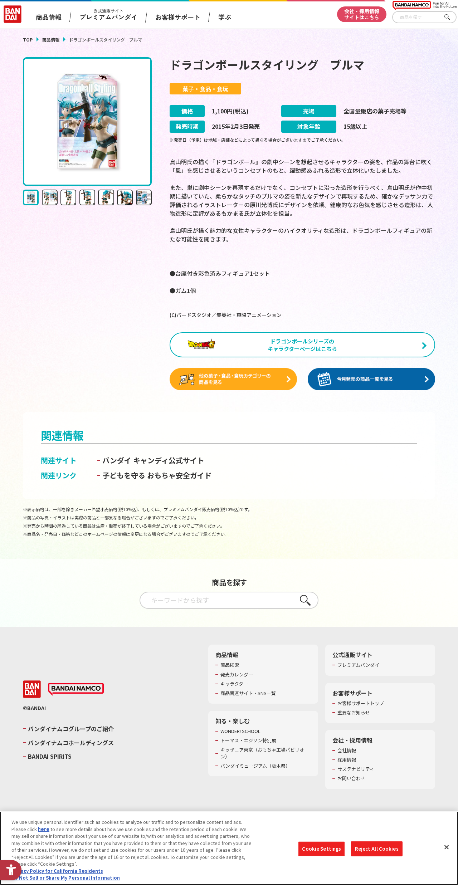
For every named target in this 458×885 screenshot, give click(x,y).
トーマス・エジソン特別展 (248, 740)
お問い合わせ (351, 778)
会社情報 (346, 750)
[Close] (446, 847)
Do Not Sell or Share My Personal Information (65, 877)
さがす (451, 17)
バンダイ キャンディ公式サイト (153, 460)
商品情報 (50, 39)
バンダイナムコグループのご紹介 (71, 729)
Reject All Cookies (376, 848)
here (43, 829)
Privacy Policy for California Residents (57, 870)
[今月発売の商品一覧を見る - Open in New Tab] (371, 379)
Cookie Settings (321, 848)
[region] (229, 848)
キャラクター (234, 684)
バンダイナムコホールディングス (71, 743)
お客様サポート (177, 17)
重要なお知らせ (353, 712)
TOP (28, 39)
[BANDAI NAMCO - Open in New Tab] (76, 689)
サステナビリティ (355, 769)
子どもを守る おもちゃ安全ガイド (156, 475)
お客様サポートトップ (360, 703)
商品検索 (229, 665)
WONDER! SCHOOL (240, 731)
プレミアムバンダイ (358, 665)
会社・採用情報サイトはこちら (361, 14)
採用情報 (346, 760)
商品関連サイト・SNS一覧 (248, 693)
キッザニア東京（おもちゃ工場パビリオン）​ (262, 753)
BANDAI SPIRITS (50, 756)
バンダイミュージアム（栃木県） (255, 766)
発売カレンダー (236, 674)
